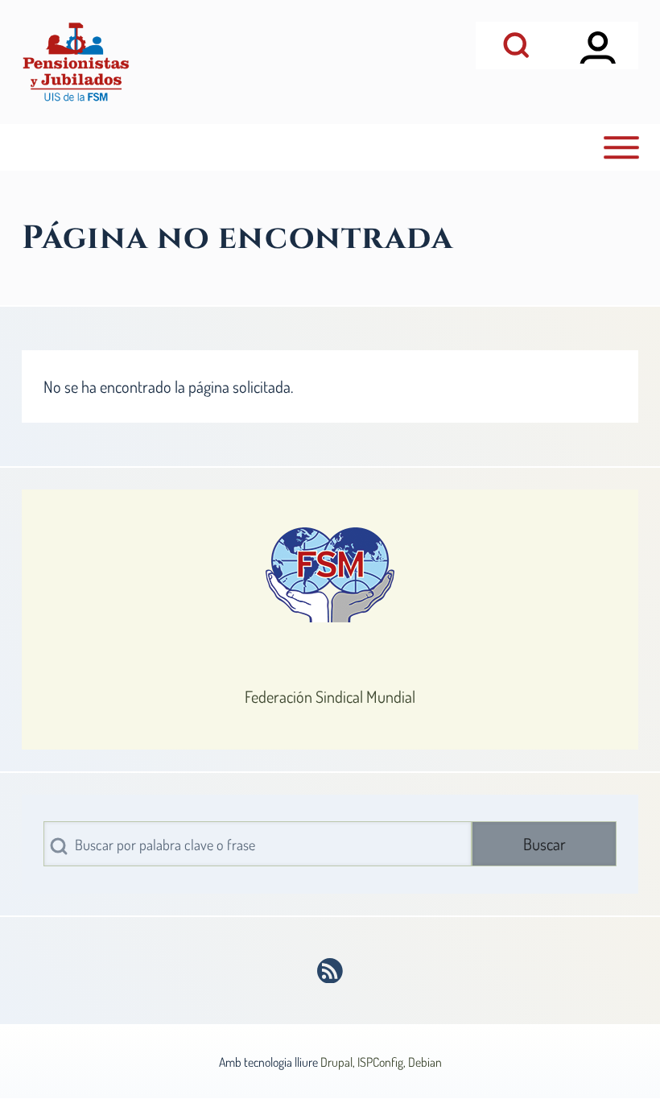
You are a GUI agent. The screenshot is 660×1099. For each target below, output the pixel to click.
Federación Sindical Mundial (330, 696)
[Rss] (330, 971)
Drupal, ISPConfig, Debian (381, 1062)
